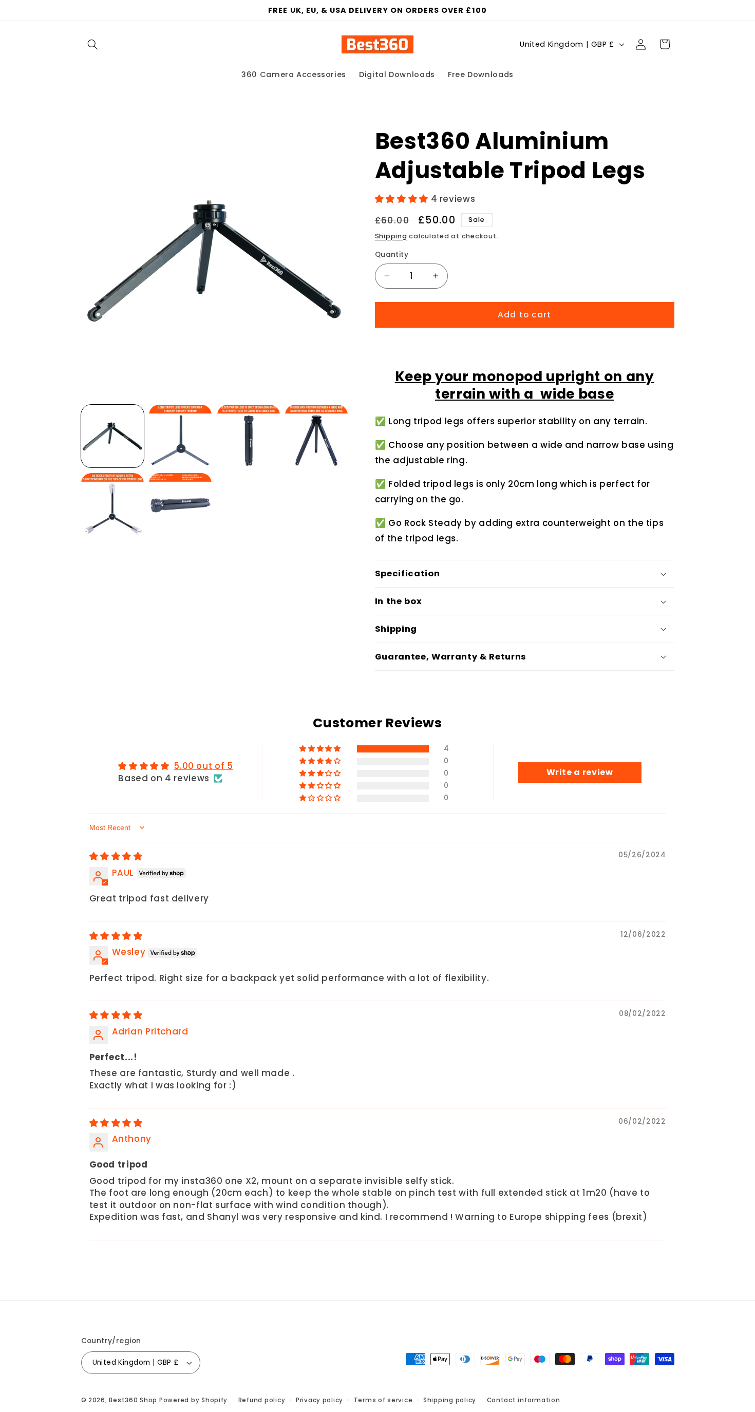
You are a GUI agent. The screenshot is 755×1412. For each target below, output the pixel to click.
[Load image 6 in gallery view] (180, 504)
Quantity (391, 254)
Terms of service (383, 1400)
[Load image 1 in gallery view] (112, 436)
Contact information (523, 1400)
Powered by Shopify (193, 1400)
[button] (93, 44)
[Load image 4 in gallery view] (316, 436)
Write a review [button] (579, 772)
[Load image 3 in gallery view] (248, 436)
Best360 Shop (133, 1400)
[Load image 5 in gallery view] (112, 504)
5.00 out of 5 (203, 766)
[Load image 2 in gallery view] (180, 436)
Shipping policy (449, 1400)
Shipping (391, 236)
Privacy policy (319, 1400)
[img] (116, 856)
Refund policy (262, 1400)
